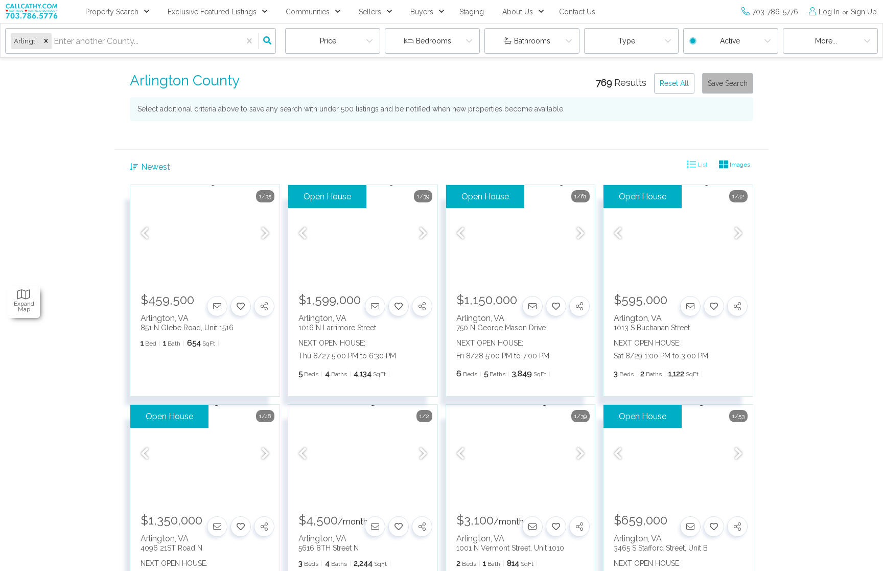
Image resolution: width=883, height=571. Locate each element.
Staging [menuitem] (471, 12)
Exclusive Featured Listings (212, 12)
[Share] (264, 306)
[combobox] (55, 41)
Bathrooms (532, 41)
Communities (308, 12)
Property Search (111, 12)
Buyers (421, 12)
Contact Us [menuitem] (577, 12)
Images (739, 164)
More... (826, 41)
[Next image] (265, 234)
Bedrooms (433, 41)
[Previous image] (144, 234)
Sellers (370, 12)
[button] (46, 41)
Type (626, 41)
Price (328, 41)
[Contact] (217, 306)
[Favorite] (240, 306)
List (702, 164)
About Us (517, 12)
